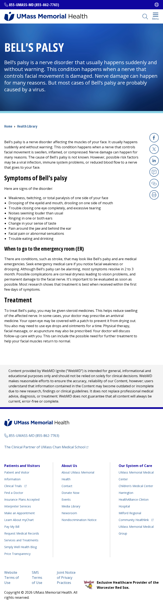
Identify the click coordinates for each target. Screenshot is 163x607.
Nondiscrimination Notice (79, 520)
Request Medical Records (21, 533)
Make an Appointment (19, 513)
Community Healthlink (134, 520)
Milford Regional (130, 513)
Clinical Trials (15, 486)
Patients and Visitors (22, 465)
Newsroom (69, 513)
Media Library (71, 506)
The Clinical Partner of (46, 446)
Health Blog (20, 547)
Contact (67, 486)
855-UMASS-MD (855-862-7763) (34, 4)
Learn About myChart (19, 520)
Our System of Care (135, 465)
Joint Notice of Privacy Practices (66, 577)
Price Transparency (17, 554)
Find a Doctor (13, 493)
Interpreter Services (17, 506)
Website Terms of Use (11, 577)
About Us (69, 465)
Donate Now (70, 493)
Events (66, 499)
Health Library (27, 126)
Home (8, 126)
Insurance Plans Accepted (21, 499)
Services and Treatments (21, 540)
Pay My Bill (11, 527)
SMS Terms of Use (37, 577)
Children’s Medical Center (136, 486)
